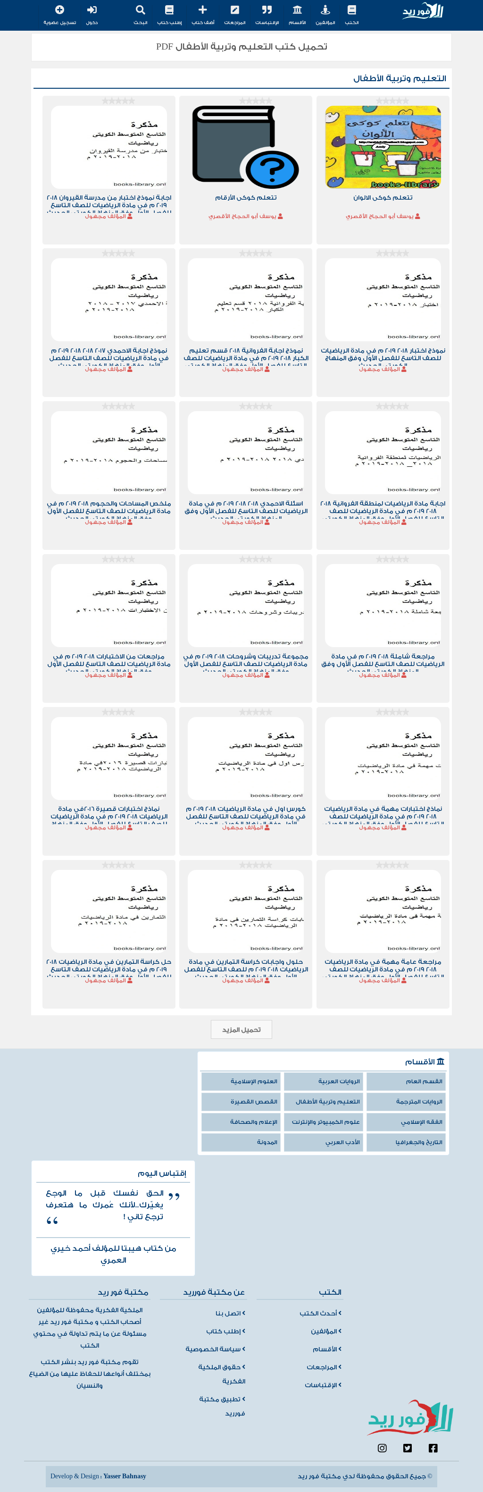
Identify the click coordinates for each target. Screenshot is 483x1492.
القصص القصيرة (254, 1101)
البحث (140, 22)
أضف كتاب (203, 22)
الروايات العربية (339, 1081)
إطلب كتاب (169, 22)
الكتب (351, 22)
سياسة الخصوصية (213, 1349)
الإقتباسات (267, 22)
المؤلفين (325, 22)
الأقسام (297, 22)
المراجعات (234, 22)
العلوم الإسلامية (254, 1081)
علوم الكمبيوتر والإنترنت (326, 1122)
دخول (92, 22)
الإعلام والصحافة (253, 1122)
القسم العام (424, 1081)
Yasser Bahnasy (124, 1476)
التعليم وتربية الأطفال (328, 1101)
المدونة (267, 1142)
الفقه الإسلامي (421, 1122)
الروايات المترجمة (419, 1101)
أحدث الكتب (319, 1313)
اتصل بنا (229, 1313)
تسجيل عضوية (59, 22)
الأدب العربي (342, 1142)
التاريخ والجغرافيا (419, 1142)
